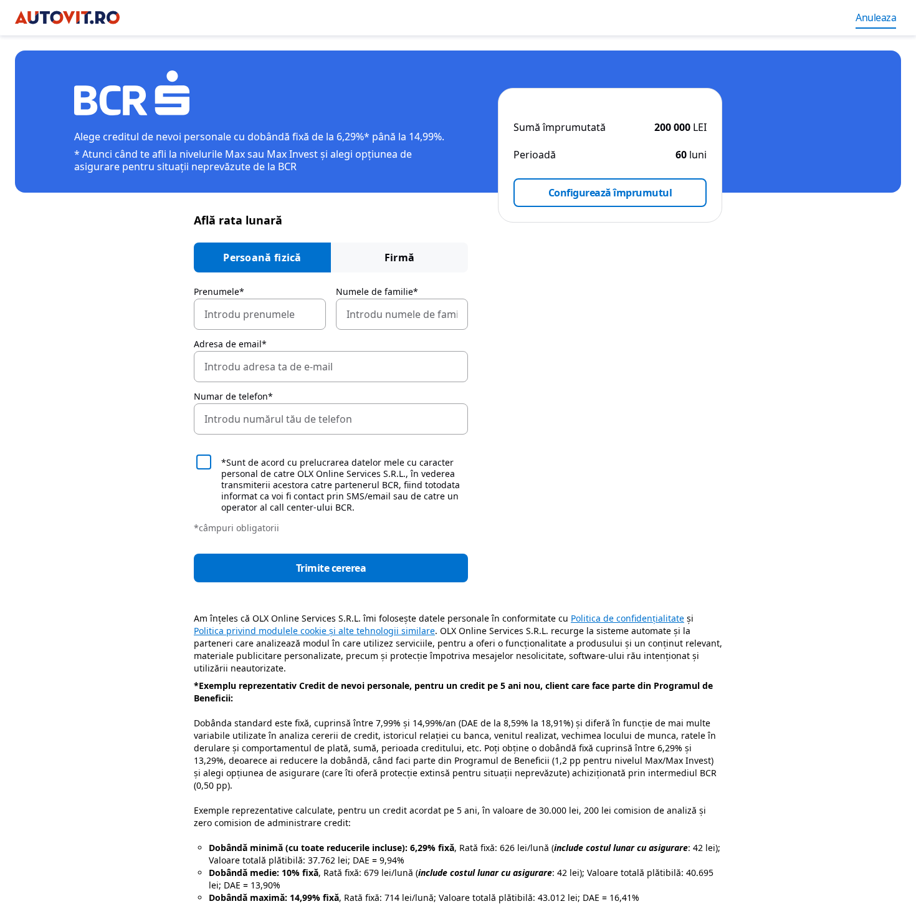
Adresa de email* (230, 344)
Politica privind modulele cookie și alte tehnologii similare (314, 631)
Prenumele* (219, 291)
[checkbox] (330, 484)
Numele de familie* (377, 291)
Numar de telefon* (233, 396)
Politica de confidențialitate (627, 618)
